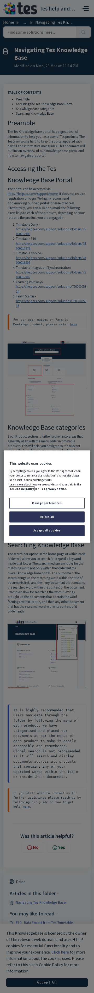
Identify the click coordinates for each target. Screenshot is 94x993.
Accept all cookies (47, 530)
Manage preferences (47, 503)
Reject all (47, 516)
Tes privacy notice (53, 489)
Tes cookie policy (21, 489)
